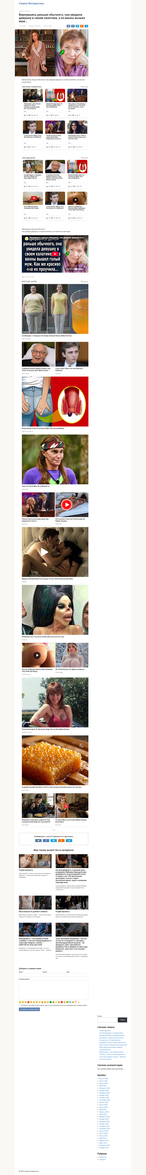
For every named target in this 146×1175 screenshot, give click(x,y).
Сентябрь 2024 (104, 1129)
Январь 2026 (104, 1090)
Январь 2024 (104, 1148)
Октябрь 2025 (104, 1098)
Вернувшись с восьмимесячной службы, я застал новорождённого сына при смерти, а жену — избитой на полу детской (35, 941)
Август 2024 (103, 1131)
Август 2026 (103, 1079)
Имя (21, 972)
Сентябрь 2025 (104, 1100)
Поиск (99, 1016)
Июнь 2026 (103, 1083)
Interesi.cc (38, 26)
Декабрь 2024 (104, 1121)
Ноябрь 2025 (104, 1095)
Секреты (102, 1159)
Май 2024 (102, 1138)
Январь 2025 (104, 1119)
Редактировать (26, 870)
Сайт (68, 972)
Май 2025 (102, 1110)
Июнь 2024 (103, 1136)
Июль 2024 (103, 1133)
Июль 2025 (103, 1105)
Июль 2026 (103, 1081)
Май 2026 (102, 1086)
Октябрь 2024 (104, 1126)
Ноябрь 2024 (104, 1124)
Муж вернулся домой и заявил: (33, 911)
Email (45, 972)
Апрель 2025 (104, 1112)
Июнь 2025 (103, 1107)
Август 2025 (103, 1102)
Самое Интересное (31, 3)
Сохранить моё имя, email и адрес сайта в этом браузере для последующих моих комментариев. (54, 1005)
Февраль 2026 (104, 1088)
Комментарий (24, 979)
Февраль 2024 (104, 1145)
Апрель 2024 (104, 1140)
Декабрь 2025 (104, 1093)
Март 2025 (103, 1114)
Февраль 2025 (104, 1117)
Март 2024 (103, 1143)
